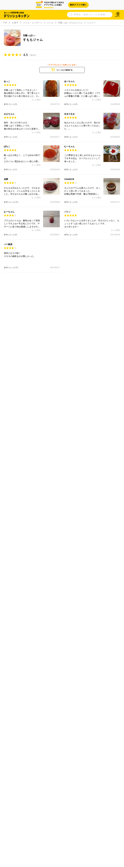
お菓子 (15, 22)
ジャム (50, 22)
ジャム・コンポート (32, 22)
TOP (5, 22)
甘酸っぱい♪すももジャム (70, 22)
